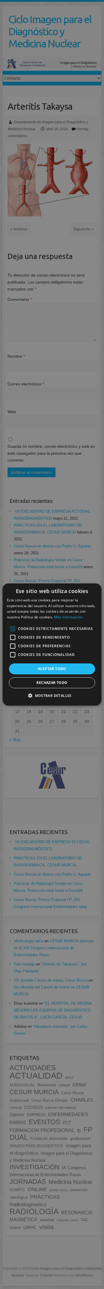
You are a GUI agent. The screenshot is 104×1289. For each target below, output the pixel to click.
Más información (68, 617)
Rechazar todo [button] (51, 682)
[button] (52, 695)
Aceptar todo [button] (52, 668)
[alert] (52, 644)
